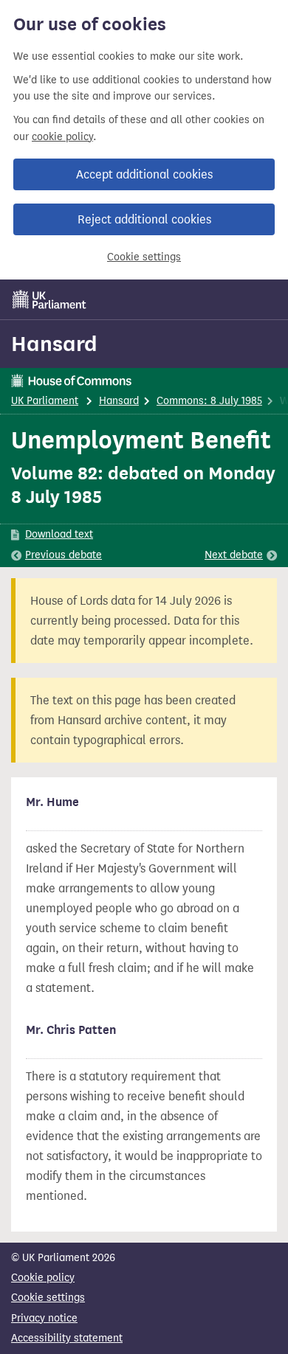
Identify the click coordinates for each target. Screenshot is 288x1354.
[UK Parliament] (49, 299)
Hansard (54, 343)
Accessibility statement (67, 1338)
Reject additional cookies (144, 219)
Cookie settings (144, 257)
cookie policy (62, 137)
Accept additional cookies (144, 174)
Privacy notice (44, 1318)
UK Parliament (44, 401)
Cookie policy (43, 1277)
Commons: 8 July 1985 (209, 401)
